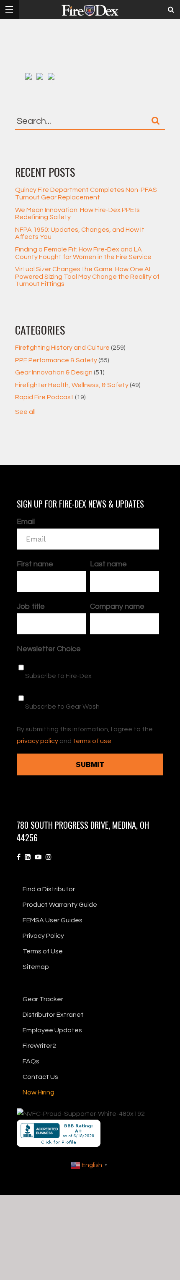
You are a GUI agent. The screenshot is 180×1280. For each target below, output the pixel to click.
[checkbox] (88, 686)
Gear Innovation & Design (60, 372)
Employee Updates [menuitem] (52, 1030)
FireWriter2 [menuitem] (39, 1045)
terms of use (92, 741)
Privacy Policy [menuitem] (43, 935)
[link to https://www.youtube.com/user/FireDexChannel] (38, 857)
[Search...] (156, 120)
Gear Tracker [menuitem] (43, 999)
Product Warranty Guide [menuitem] (60, 904)
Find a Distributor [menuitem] (49, 889)
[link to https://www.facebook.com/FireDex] (19, 857)
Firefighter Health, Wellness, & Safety (78, 385)
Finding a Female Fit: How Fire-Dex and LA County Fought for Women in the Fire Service (83, 253)
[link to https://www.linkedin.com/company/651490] (28, 857)
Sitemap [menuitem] (36, 966)
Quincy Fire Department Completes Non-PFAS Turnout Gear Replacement (86, 193)
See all (25, 411)
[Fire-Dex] (90, 10)
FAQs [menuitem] (31, 1061)
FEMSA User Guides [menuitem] (52, 920)
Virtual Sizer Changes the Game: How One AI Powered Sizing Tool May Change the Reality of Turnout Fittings (87, 276)
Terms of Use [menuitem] (43, 951)
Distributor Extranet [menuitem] (53, 1014)
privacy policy (37, 741)
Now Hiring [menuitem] (38, 1092)
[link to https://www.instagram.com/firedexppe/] (48, 857)
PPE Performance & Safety (62, 360)
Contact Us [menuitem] (40, 1076)
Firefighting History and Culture (70, 347)
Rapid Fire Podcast (50, 397)
